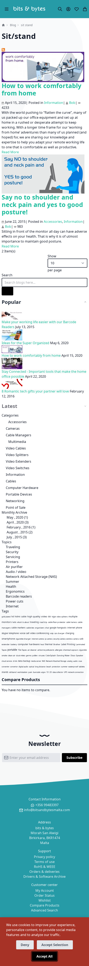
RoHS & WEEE (44, 866)
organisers (39, 627)
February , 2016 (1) (19, 527)
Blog (13, 25)
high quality (33, 616)
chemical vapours (70, 650)
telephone (14, 633)
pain (30, 672)
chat (47, 627)
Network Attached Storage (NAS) (31, 576)
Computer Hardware (22, 487)
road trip (43, 622)
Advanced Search (44, 910)
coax (80, 661)
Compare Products (44, 905)
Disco (73, 655)
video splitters (62, 616)
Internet (12, 606)
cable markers (18, 627)
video (44, 616)
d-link (15, 661)
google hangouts (58, 627)
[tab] (44, 302)
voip (52, 633)
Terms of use (44, 861)
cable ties (30, 627)
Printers (11, 562)
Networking (15, 501)
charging (69, 633)
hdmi (17, 616)
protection (56, 666)
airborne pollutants (45, 650)
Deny (25, 945)
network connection (76, 672)
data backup (24, 660)
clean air (11, 655)
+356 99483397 (47, 805)
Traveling (12, 547)
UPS (65, 672)
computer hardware (29, 644)
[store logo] (29, 9)
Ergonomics (15, 591)
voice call (24, 633)
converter (5, 666)
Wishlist (44, 900)
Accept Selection (54, 945)
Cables (11, 481)
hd (12, 616)
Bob (72, 102)
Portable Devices (19, 494)
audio (75, 661)
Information (15, 474)
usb (81, 638)
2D (50, 672)
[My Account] (68, 9)
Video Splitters (17, 455)
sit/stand (13, 672)
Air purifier (14, 566)
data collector (58, 672)
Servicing (12, 557)
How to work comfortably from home (41, 89)
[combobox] (44, 282)
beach (48, 666)
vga (54, 616)
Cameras (13, 428)
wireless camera (72, 639)
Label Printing (68, 644)
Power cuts (14, 601)
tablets (82, 666)
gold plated (6, 616)
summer (64, 666)
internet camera (38, 639)
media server (36, 661)
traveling (34, 622)
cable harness (71, 622)
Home (3, 25)
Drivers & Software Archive (44, 876)
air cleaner (32, 650)
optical (31, 666)
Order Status (44, 895)
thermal (49, 644)
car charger (59, 633)
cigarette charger (23, 638)
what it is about (23, 622)
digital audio (23, 666)
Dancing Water (63, 655)
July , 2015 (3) (15, 537)
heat (42, 644)
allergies (58, 650)
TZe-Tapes (22, 650)
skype (5, 633)
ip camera (48, 639)
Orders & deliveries (44, 871)
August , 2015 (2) (18, 532)
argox (43, 672)
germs (28, 655)
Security (11, 552)
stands (5, 672)
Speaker (79, 655)
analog (69, 661)
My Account (44, 890)
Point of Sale (15, 507)
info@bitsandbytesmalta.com (47, 810)
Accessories (17, 422)
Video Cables (16, 448)
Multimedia (17, 441)
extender (6, 644)
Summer (12, 581)
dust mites (20, 655)
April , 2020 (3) (16, 522)
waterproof (73, 666)
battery (14, 644)
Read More (10, 152)
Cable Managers (18, 435)
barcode (36, 672)
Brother (56, 644)
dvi (49, 616)
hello (14, 622)
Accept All (44, 956)
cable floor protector (56, 622)
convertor (14, 666)
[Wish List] (76, 9)
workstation (22, 672)
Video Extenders (18, 461)
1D (47, 672)
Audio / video (15, 571)
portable (12, 649)
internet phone (74, 627)
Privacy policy (44, 857)
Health (10, 586)
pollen (35, 655)
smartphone (8, 638)
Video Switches (17, 468)
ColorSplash (51, 655)
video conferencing (39, 633)
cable (23, 616)
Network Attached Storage (56, 661)
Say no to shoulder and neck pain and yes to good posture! (42, 204)
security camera (59, 639)
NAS (43, 661)
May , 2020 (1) (16, 517)
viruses (41, 655)
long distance (40, 666)
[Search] (60, 9)
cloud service (7, 661)
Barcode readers (18, 596)
